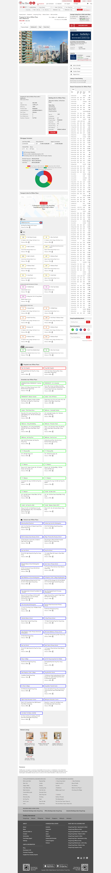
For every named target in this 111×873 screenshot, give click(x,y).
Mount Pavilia (75, 783)
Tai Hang (41, 797)
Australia (48, 827)
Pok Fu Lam (26, 801)
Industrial (59, 3)
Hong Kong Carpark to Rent (75, 836)
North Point (42, 803)
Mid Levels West (27, 781)
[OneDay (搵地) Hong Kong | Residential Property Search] (27, 2)
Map (40, 27)
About (24, 827)
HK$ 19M (43, 742)
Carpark (68, 3)
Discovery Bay (26, 797)
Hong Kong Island (60, 781)
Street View (46, 27)
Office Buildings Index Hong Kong (53, 811)
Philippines (40, 818)
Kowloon (58, 794)
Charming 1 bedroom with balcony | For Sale (30, 759)
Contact (25, 834)
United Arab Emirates (51, 838)
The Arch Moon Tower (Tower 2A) (64, 803)
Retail (76, 3)
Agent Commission (55, 141)
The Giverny (75, 785)
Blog (24, 848)
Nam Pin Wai (42, 801)
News (24, 829)
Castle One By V (59, 783)
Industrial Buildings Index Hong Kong (75, 811)
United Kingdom (50, 840)
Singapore (54, 818)
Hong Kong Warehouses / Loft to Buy (77, 843)
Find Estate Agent (27, 838)
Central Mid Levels (27, 792)
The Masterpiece (60, 799)
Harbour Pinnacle (60, 797)
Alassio (43, 740)
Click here (44, 203)
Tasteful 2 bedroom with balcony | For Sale (43, 744)
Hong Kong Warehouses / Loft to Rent (77, 831)
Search (80, 9)
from (34, 9)
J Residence (58, 788)
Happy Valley (26, 785)
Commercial (50, 3)
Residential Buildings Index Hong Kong (33, 811)
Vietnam (33, 818)
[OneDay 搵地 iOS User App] (49, 866)
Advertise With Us (27, 831)
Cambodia (48, 829)
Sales (73, 89)
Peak (40, 799)
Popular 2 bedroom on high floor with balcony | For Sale (57, 745)
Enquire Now (83, 25)
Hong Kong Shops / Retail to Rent (76, 834)
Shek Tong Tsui (42, 794)
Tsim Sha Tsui (42, 790)
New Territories (76, 781)
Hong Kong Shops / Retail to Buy (76, 845)
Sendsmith (89, 340)
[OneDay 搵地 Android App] (62, 866)
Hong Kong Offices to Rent (75, 829)
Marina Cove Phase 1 (77, 788)
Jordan (41, 783)
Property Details (24, 27)
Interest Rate (25, 147)
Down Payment (39, 141)
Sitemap (25, 840)
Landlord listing (33, 7)
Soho (24, 803)
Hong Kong (26, 818)
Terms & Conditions (60, 870)
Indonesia (68, 818)
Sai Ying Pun (26, 799)
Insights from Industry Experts (30, 854)
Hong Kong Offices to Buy (74, 840)
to (66, 7)
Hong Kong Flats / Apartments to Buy (77, 838)
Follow (52, 132)
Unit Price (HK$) (26, 141)
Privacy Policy (67, 870)
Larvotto (58, 785)
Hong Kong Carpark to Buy (75, 847)
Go (88, 322)
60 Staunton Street (30, 740)
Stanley (41, 785)
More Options (86, 10)
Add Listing (77, 1)
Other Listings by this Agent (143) (84, 60)
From (56, 7)
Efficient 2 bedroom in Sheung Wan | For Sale (30, 744)
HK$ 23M (57, 742)
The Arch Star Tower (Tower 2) (63, 801)
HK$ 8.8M (29, 757)
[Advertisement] (44, 78)
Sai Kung (25, 794)
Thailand (47, 818)
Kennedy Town (42, 792)
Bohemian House (29, 755)
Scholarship (26, 836)
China (47, 831)
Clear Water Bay (27, 788)
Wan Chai (25, 783)
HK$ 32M (29, 742)
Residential (41, 3)
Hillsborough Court (60, 790)
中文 (91, 3)
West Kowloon (26, 790)
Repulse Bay (42, 781)
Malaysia (62, 818)
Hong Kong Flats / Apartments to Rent (77, 827)
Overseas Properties (67, 1)
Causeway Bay (42, 788)
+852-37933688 (82, 48)
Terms (31, 147)
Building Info (33, 27)
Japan (47, 834)
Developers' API (27, 850)
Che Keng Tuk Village (77, 790)
